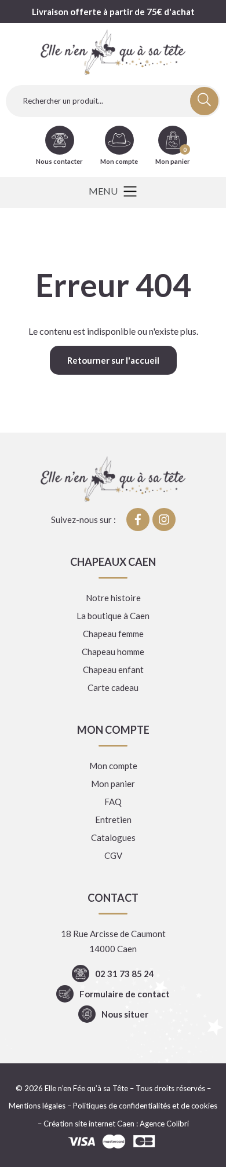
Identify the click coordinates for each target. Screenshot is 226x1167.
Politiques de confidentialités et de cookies (145, 1105)
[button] (112, 192)
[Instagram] (164, 519)
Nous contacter (59, 161)
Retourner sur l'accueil (113, 360)
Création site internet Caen (88, 1123)
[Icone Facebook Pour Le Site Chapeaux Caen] (138, 519)
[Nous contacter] (59, 140)
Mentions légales (37, 1105)
